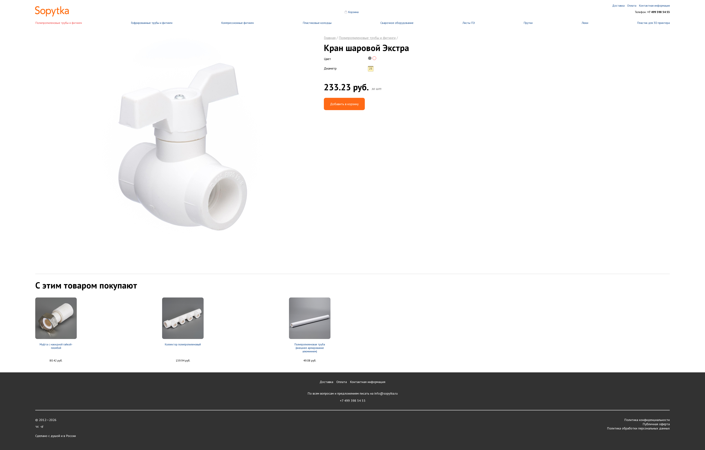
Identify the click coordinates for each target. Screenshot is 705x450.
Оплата (341, 382)
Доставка (326, 382)
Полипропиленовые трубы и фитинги (58, 23)
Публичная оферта (656, 424)
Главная (330, 38)
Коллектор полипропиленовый (183, 344)
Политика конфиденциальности (647, 420)
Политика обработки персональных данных (638, 428)
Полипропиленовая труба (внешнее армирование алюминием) (309, 348)
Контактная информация (367, 382)
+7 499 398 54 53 (352, 400)
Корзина (353, 12)
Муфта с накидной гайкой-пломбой (56, 346)
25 (370, 68)
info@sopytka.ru (386, 393)
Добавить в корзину (344, 104)
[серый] (369, 58)
